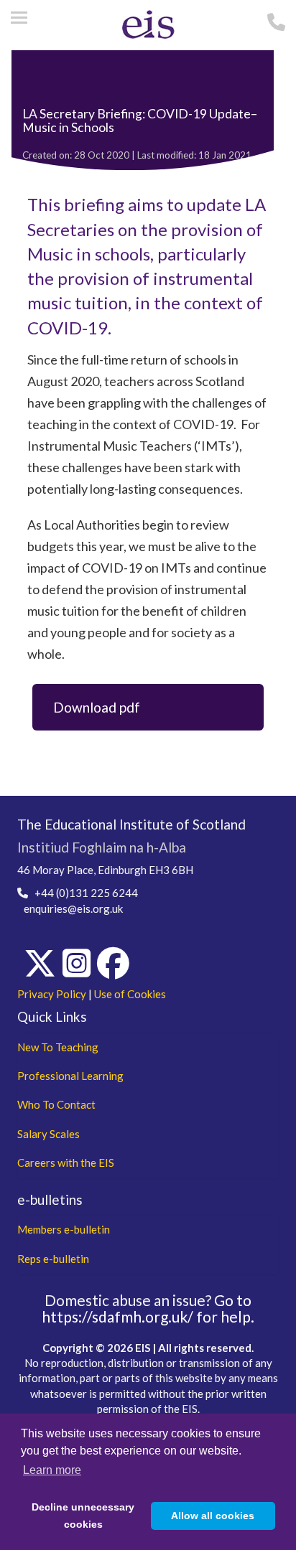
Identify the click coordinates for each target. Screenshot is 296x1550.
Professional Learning (70, 1075)
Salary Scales (48, 1133)
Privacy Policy (51, 993)
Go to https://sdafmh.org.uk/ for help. (148, 1308)
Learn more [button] (52, 1470)
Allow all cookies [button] (212, 1515)
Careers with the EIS (65, 1162)
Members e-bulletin (63, 1229)
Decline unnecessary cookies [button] (83, 1515)
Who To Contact (56, 1104)
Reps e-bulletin (53, 1258)
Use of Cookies (130, 993)
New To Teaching (57, 1047)
